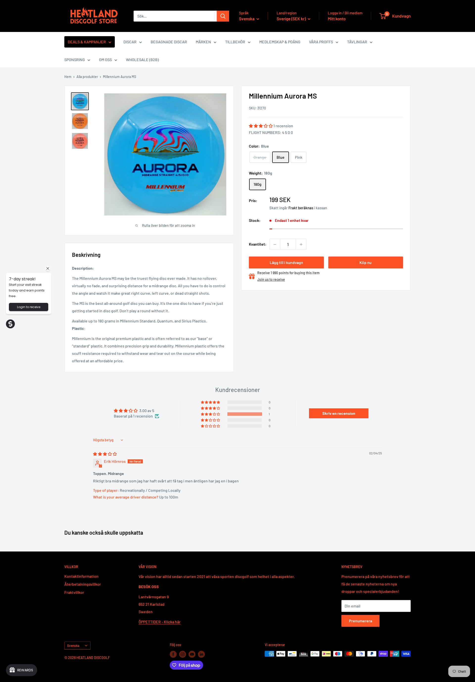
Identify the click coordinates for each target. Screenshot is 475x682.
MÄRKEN (203, 41)
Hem (67, 77)
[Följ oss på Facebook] (173, 654)
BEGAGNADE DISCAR (169, 41)
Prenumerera (360, 620)
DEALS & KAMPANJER (87, 41)
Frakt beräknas (300, 208)
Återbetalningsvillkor (82, 584)
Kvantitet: (257, 244)
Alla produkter (87, 77)
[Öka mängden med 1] (301, 244)
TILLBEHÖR (235, 41)
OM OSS (105, 59)
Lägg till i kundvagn (286, 262)
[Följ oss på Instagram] (182, 654)
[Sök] (223, 16)
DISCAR (130, 41)
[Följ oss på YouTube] (192, 654)
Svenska (73, 645)
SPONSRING (74, 59)
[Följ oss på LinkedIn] (201, 654)
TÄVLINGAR (357, 41)
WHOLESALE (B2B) (142, 59)
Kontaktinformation (81, 576)
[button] (261, 126)
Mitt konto (337, 18)
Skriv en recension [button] (338, 413)
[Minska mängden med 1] (275, 244)
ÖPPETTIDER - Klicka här (160, 621)
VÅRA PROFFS (321, 41)
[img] (105, 453)
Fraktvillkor (74, 592)
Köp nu (365, 262)
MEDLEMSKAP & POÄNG (279, 41)
